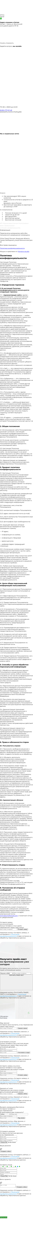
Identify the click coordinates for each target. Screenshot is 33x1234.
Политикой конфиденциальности (9, 935)
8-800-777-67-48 (6, 110)
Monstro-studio (23, 251)
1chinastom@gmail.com (9, 916)
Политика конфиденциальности (12, 248)
